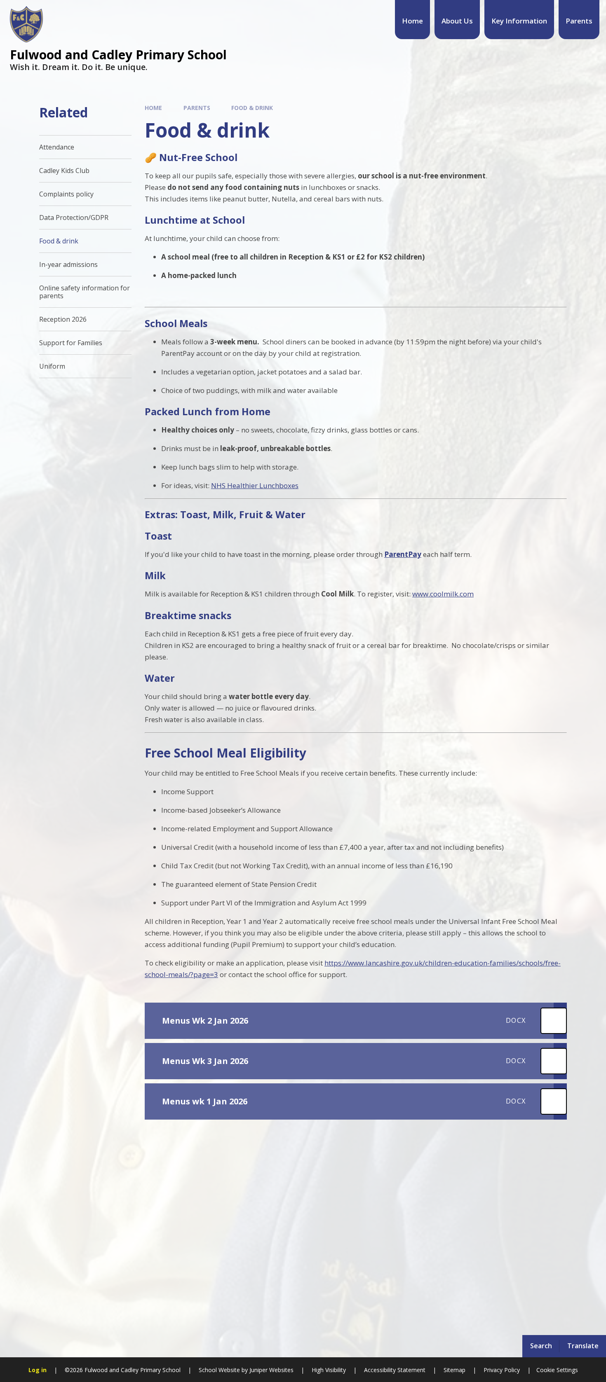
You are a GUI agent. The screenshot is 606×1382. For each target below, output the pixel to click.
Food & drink (252, 108)
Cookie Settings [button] (557, 1370)
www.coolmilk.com (443, 594)
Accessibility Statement (394, 1370)
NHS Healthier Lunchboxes (254, 485)
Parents (196, 108)
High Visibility (329, 1370)
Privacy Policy (502, 1370)
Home (153, 108)
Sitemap (454, 1370)
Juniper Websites (271, 1370)
